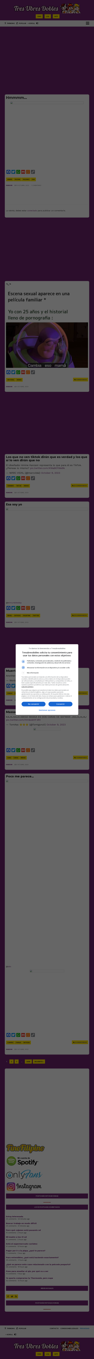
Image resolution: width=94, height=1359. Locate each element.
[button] (47, 673)
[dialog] (47, 679)
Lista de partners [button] (27, 687)
